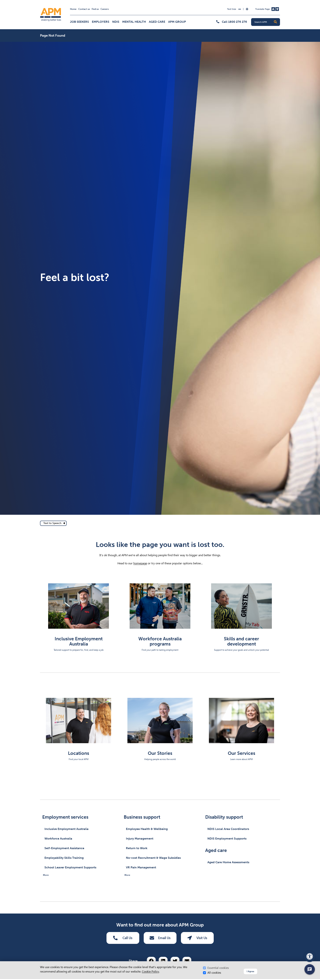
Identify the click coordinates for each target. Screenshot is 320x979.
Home (73, 9)
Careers (105, 9)
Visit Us (201, 938)
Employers (100, 21)
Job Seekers (79, 21)
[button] (275, 22)
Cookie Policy (150, 971)
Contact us (84, 9)
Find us (95, 9)
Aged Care (157, 21)
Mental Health (134, 21)
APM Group (177, 21)
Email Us (164, 938)
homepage (140, 563)
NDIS (115, 21)
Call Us (127, 938)
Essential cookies (218, 968)
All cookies (214, 972)
